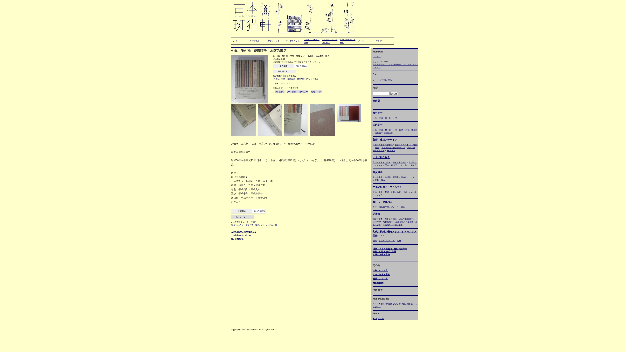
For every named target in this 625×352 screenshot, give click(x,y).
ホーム (235, 41)
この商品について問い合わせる (243, 232)
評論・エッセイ (386, 118)
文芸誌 (414, 130)
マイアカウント (292, 41)
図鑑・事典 (380, 180)
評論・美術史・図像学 (382, 145)
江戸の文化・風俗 (381, 254)
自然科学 (377, 172)
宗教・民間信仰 (399, 162)
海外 (399, 241)
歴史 (387, 165)
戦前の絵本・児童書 (381, 219)
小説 (375, 118)
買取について (273, 41)
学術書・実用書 (392, 177)
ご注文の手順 (256, 41)
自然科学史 (377, 177)
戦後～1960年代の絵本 (403, 219)
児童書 (376, 213)
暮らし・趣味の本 (382, 201)
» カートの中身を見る (382, 80)
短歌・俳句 (316, 91)
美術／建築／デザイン (385, 139)
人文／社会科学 (381, 157)
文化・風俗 (377, 192)
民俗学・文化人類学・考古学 (404, 165)
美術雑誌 (391, 150)
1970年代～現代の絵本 (383, 222)
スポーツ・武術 (398, 207)
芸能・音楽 (390, 192)
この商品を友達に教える (241, 235)
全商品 (376, 100)
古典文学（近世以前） (385, 133)
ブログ (379, 41)
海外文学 (377, 112)
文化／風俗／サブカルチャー (388, 187)
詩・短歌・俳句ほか (297, 91)
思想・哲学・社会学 (381, 162)
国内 (375, 241)
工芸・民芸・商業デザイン (393, 148)
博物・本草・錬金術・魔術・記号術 (390, 248)
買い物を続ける (237, 239)
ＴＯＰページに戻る (282, 83)
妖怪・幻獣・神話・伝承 (384, 251)
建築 (377, 148)
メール (361, 41)
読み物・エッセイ (409, 177)
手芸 (375, 207)
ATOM (381, 318)
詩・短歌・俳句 (402, 130)
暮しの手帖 (384, 207)
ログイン (377, 57)
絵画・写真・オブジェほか (406, 145)
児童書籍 (399, 222)
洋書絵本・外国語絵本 (393, 225)
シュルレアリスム (387, 241)
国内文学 (280, 91)
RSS (375, 318)
